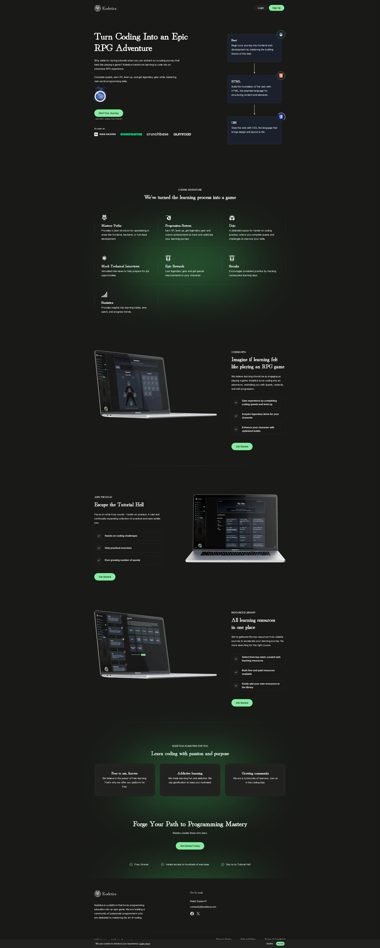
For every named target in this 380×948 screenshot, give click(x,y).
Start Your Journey (109, 113)
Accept (280, 944)
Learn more (144, 943)
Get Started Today (190, 845)
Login (261, 7)
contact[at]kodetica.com (203, 906)
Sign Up (276, 7)
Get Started (242, 446)
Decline (270, 944)
